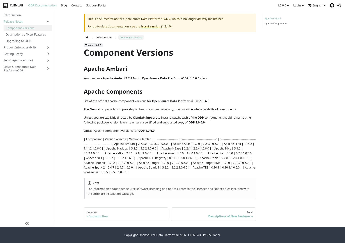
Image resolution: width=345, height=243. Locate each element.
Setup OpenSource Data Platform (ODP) (20, 68)
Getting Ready (13, 54)
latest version (150, 26)
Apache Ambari (273, 18)
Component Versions (20, 28)
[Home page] (87, 37)
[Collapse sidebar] (27, 223)
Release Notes (13, 22)
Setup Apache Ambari (18, 60)
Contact (76, 5)
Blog (64, 5)
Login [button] (297, 5)
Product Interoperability (20, 47)
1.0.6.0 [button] (281, 5)
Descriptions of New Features (26, 34)
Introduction (12, 15)
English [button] (318, 5)
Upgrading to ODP (18, 41)
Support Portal (96, 5)
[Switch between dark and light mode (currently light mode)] (339, 5)
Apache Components (276, 23)
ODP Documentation (42, 5)
